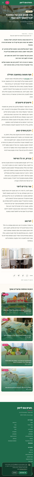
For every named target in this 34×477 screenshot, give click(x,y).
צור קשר (31, 452)
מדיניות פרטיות (29, 454)
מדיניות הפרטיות (23, 469)
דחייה (14, 472)
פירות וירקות (13, 436)
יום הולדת (30, 429)
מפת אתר (30, 461)
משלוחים (30, 434)
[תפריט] (3, 2)
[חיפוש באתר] (7, 2)
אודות (31, 450)
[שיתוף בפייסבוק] (23, 275)
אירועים (14, 422)
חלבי (32, 427)
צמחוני (31, 438)
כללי (15, 429)
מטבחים (26, 79)
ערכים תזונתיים (29, 436)
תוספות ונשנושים (12, 441)
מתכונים (14, 434)
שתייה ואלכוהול (29, 441)
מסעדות (14, 432)
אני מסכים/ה (23, 472)
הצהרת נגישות (29, 459)
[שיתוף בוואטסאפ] (27, 275)
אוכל (31, 422)
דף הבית (31, 34)
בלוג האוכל (29, 11)
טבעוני (14, 427)
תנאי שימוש (30, 457)
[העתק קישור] (14, 275)
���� (30, 443)
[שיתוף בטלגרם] (18, 275)
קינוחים (14, 438)
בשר (15, 425)
